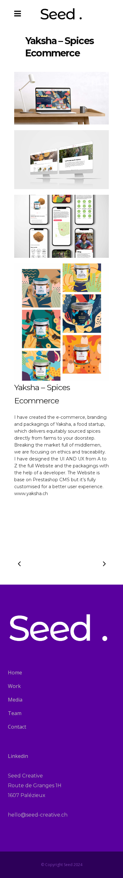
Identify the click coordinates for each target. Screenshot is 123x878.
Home (15, 672)
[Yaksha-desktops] (61, 159)
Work (14, 686)
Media (15, 699)
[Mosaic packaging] (61, 322)
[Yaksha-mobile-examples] (61, 226)
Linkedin (18, 756)
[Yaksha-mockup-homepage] (61, 98)
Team (14, 713)
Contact (17, 726)
